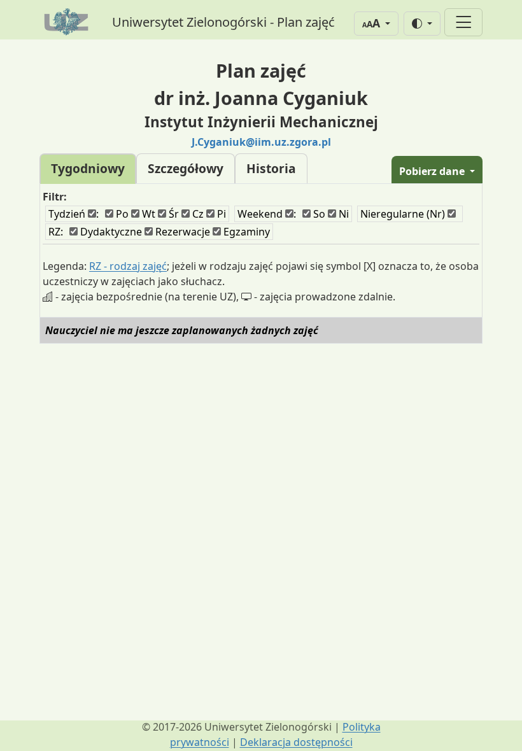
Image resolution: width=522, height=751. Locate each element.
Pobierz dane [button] (433, 171)
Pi (220, 214)
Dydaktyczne (110, 232)
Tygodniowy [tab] (88, 168)
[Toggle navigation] (463, 22)
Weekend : (266, 214)
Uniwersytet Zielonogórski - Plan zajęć (223, 22)
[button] (376, 23)
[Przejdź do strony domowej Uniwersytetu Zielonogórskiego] (68, 22)
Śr (172, 214)
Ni (342, 214)
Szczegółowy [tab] (185, 168)
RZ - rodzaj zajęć (128, 266)
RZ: (55, 232)
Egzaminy (245, 232)
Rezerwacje (181, 232)
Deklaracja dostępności (296, 742)
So (318, 214)
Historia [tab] (271, 168)
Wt (147, 214)
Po (121, 214)
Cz (197, 214)
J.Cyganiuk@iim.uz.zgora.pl (261, 142)
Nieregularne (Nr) (404, 214)
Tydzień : (73, 214)
